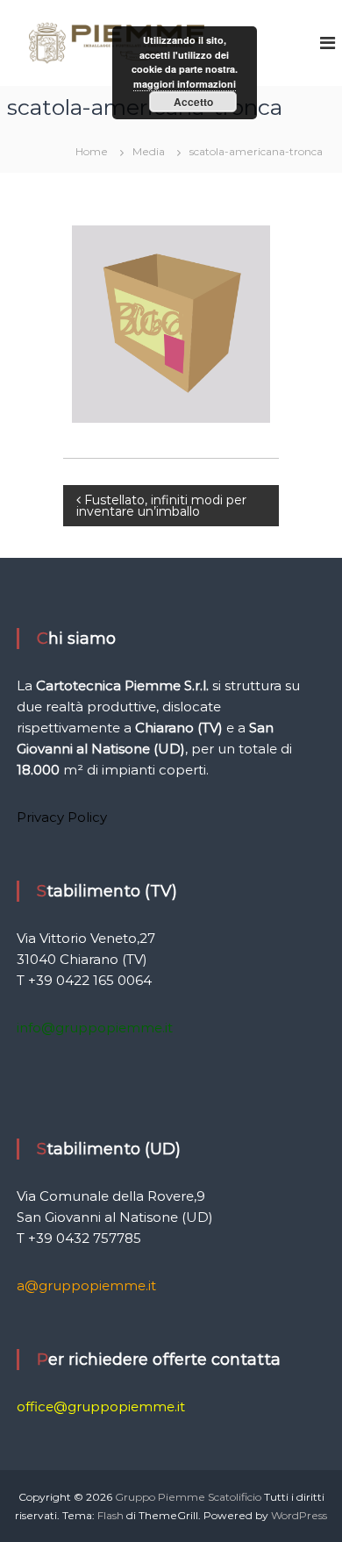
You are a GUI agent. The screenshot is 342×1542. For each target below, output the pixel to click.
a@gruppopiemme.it (86, 1285)
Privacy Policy (62, 817)
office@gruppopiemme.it (101, 1406)
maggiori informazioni (184, 83)
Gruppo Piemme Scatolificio (189, 1496)
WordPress (299, 1515)
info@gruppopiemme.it (95, 1027)
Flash (110, 1515)
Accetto (193, 102)
